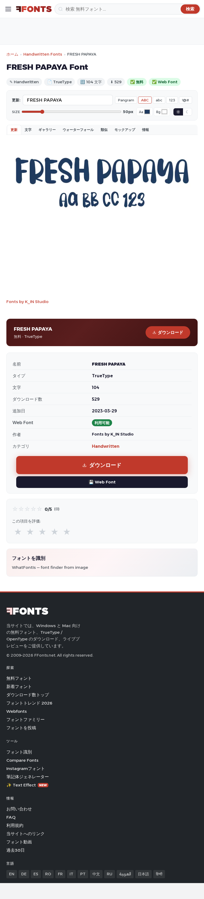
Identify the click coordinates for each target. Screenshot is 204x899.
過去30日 (15, 850)
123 (172, 100)
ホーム (12, 54)
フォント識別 (19, 752)
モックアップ (124, 129)
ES (35, 874)
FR (60, 874)
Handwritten (105, 446)
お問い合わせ (19, 808)
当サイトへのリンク (25, 833)
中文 (96, 874)
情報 (145, 129)
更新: (16, 100)
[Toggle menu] (8, 9)
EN (11, 874)
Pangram (126, 100)
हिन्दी (159, 874)
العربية (125, 874)
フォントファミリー (25, 719)
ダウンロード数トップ (27, 694)
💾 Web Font (102, 481)
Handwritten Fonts (42, 54)
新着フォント (19, 686)
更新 (14, 129)
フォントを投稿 (21, 727)
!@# (185, 100)
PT (83, 874)
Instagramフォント (25, 768)
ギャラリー (47, 129)
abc (159, 100)
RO (48, 874)
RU (109, 874)
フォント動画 (19, 841)
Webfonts (16, 711)
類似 (104, 129)
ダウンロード (170, 332)
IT (71, 874)
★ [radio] (18, 532)
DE (24, 874)
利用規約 (14, 825)
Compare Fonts (22, 760)
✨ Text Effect (26, 785)
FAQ (10, 817)
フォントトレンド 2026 (29, 703)
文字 (28, 129)
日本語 (143, 874)
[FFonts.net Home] (34, 9)
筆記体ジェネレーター (27, 776)
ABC (145, 100)
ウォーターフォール (78, 129)
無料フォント (19, 678)
